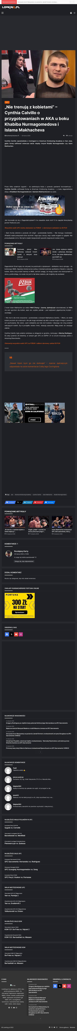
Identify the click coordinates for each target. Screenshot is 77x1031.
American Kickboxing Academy (23, 494)
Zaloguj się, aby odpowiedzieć (24, 561)
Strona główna (63, 1027)
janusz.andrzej (18, 777)
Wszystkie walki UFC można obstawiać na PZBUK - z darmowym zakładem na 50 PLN (36, 228)
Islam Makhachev (47, 494)
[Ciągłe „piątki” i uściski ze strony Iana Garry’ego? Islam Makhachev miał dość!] (38, 522)
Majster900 (17, 786)
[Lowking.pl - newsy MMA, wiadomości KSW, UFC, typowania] (11, 7)
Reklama (72, 1027)
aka (12, 494)
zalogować (15, 578)
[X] (11, 1007)
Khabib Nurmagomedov (60, 494)
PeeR (15, 768)
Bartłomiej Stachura (12, 135)
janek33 (16, 795)
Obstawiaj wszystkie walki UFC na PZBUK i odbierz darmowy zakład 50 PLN (32, 343)
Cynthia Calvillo (37, 494)
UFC (7, 102)
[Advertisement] (38, 32)
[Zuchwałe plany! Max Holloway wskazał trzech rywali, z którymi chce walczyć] (10, 252)
